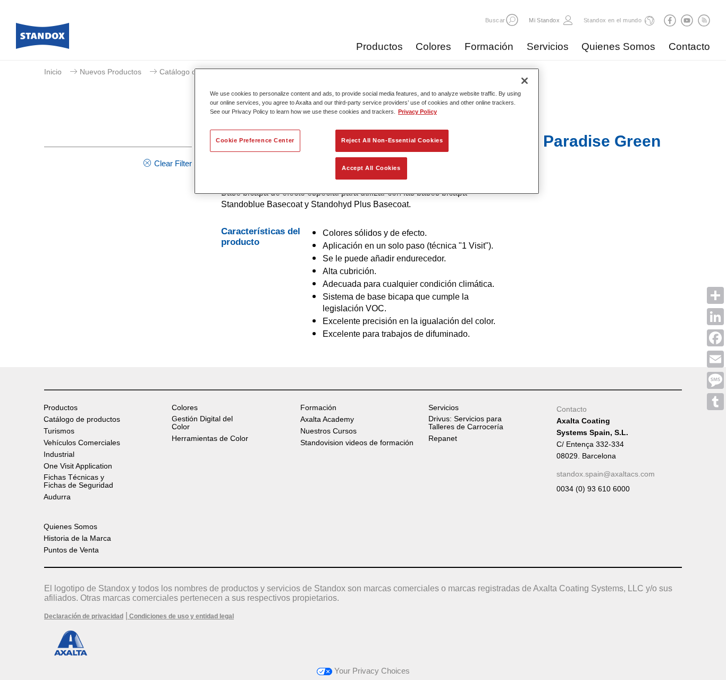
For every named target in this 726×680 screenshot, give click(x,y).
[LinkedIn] (715, 316)
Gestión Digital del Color (202, 423)
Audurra (57, 497)
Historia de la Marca (77, 538)
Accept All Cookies (371, 168)
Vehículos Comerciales (82, 443)
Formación (489, 46)
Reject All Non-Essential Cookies (392, 140)
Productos (379, 46)
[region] (366, 131)
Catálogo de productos (197, 71)
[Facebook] (715, 337)
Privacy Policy (417, 111)
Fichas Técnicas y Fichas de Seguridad (78, 481)
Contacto (689, 46)
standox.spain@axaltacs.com (605, 474)
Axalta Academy (327, 419)
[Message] (715, 380)
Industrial (59, 454)
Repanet (442, 439)
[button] (512, 20)
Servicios (548, 46)
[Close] (524, 80)
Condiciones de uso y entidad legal (181, 616)
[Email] (715, 359)
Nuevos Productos (110, 71)
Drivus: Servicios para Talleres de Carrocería (465, 423)
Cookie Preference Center (255, 140)
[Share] (715, 295)
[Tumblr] (715, 401)
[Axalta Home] (42, 39)
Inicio (53, 71)
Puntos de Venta (71, 550)
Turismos (59, 431)
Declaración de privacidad (83, 616)
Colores (433, 46)
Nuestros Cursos (328, 431)
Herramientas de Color (210, 439)
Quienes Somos (618, 46)
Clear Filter (173, 163)
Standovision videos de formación (356, 443)
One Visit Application (78, 466)
